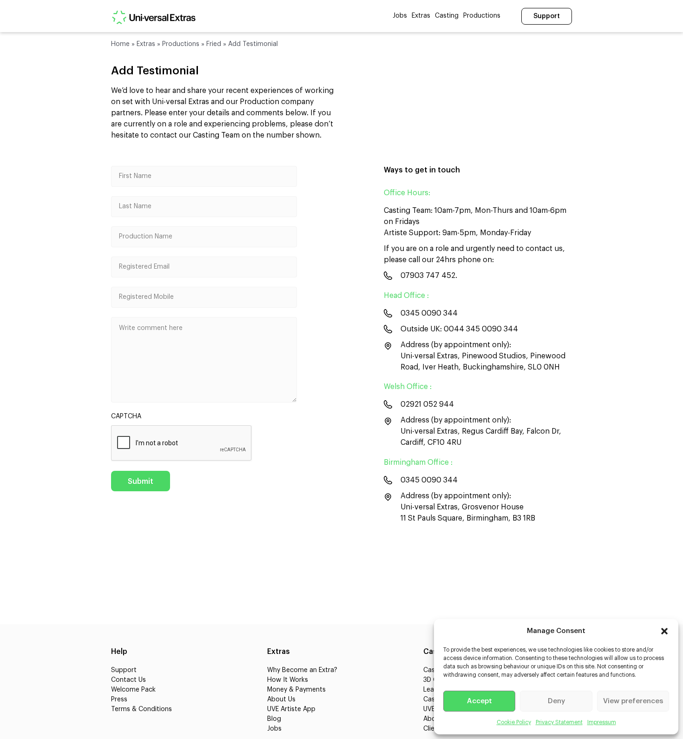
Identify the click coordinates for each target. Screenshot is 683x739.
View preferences (633, 701)
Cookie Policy (514, 722)
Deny (556, 701)
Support (546, 16)
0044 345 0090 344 (481, 329)
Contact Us (128, 680)
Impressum (601, 722)
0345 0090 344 (429, 313)
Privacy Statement (559, 722)
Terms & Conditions (141, 709)
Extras (421, 16)
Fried (213, 44)
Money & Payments (296, 689)
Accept (479, 701)
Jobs (400, 16)
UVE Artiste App (291, 709)
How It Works (287, 680)
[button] (664, 631)
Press (119, 699)
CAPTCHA (126, 416)
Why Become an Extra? (302, 670)
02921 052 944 (427, 404)
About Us (281, 699)
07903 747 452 (428, 275)
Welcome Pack (133, 689)
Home (120, 44)
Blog (274, 719)
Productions (481, 16)
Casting (447, 16)
